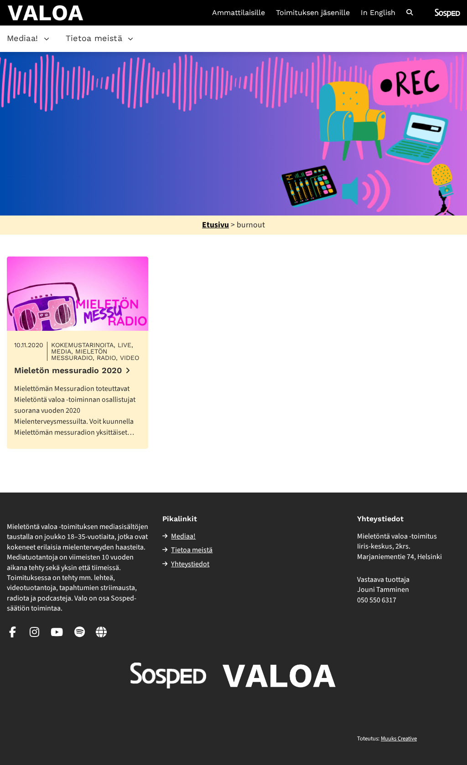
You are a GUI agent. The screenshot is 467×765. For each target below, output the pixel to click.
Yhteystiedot (190, 564)
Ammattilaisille (238, 12)
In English (378, 12)
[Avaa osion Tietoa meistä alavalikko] (130, 38)
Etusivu (215, 225)
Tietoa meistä (94, 38)
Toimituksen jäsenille (313, 12)
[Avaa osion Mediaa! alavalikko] (46, 38)
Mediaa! (22, 38)
